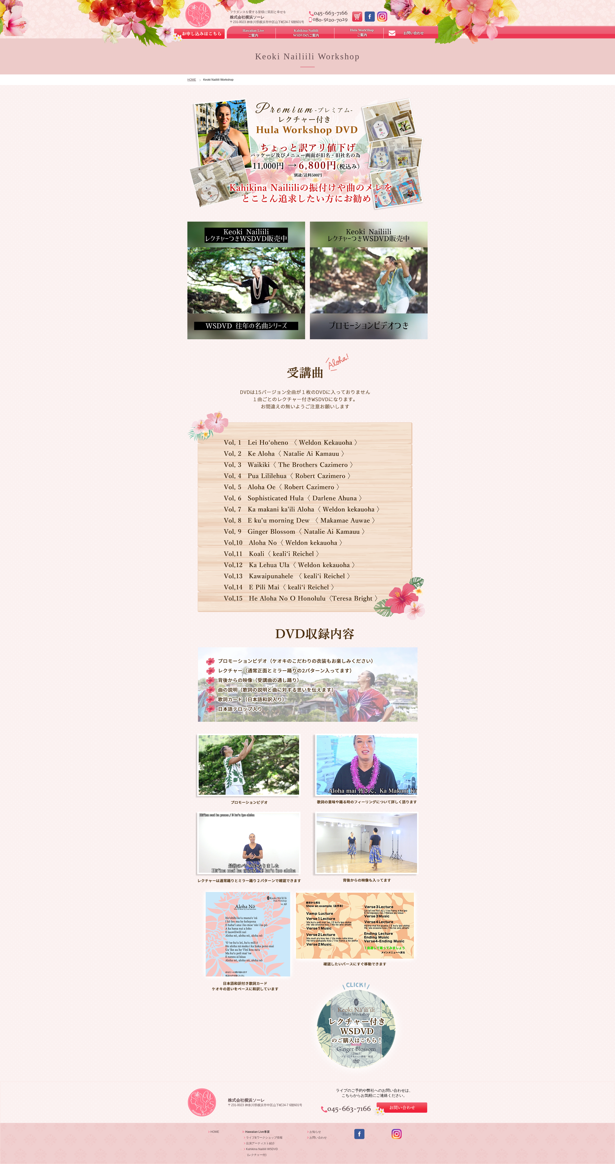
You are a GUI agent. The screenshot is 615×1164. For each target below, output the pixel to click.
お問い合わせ (414, 33)
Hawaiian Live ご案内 (253, 33)
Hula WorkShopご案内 (362, 32)
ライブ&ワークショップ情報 (264, 1137)
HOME (191, 79)
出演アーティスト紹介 (260, 1143)
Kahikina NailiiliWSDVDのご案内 (306, 33)
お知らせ (315, 1132)
